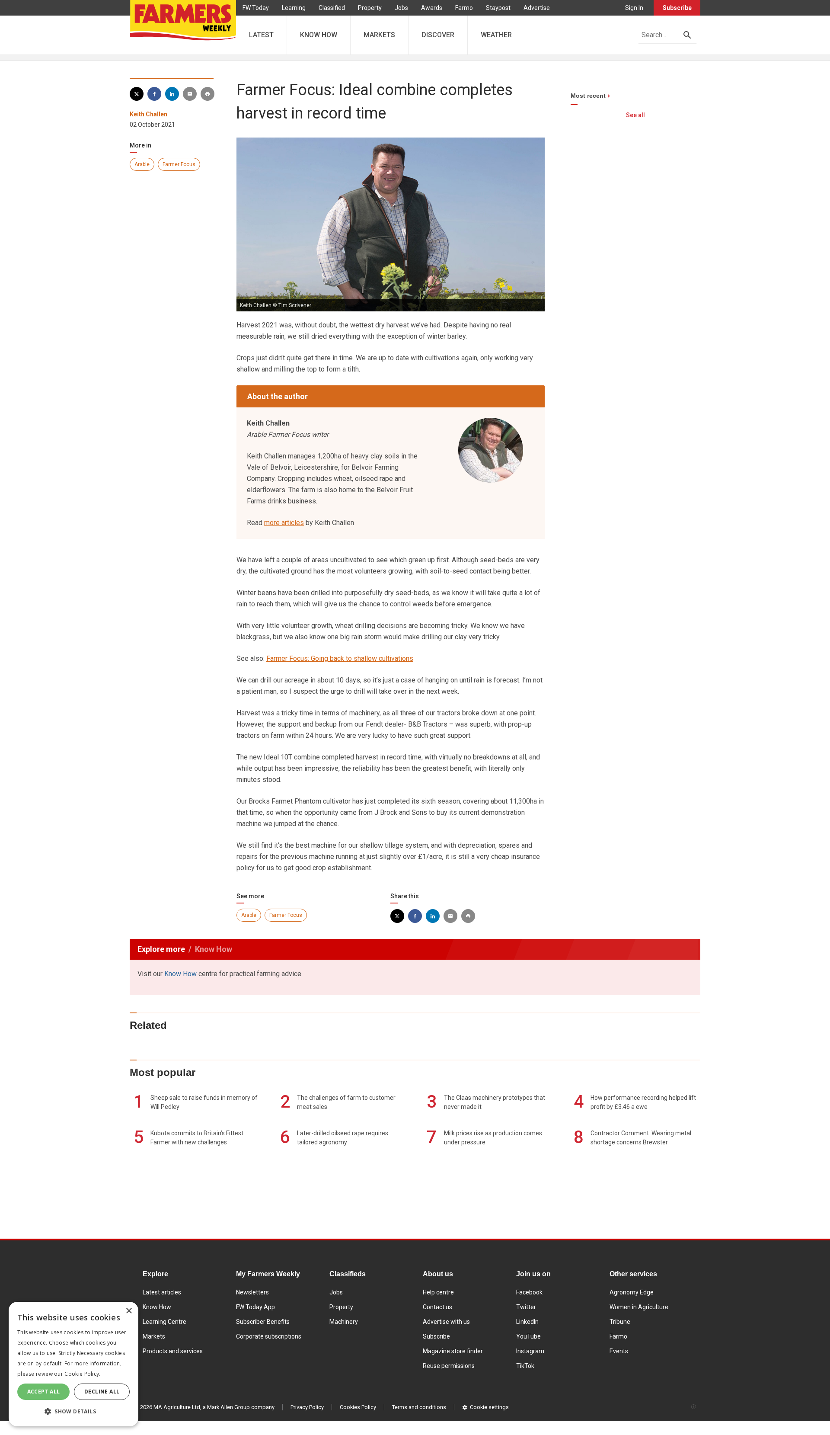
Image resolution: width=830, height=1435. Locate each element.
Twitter (526, 1307)
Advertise (537, 7)
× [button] (128, 1311)
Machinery (343, 1321)
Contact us (437, 1307)
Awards (431, 7)
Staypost (498, 7)
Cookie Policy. (82, 1373)
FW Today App (255, 1307)
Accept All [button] (43, 1391)
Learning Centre (164, 1321)
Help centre (438, 1292)
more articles (284, 523)
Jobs (401, 7)
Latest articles (162, 1292)
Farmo (464, 7)
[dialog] (73, 1364)
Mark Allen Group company (241, 1407)
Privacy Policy (307, 1407)
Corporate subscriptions (268, 1336)
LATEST (261, 35)
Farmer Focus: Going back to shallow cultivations (339, 658)
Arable (142, 164)
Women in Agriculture (639, 1307)
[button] (73, 1412)
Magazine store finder (453, 1351)
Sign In (634, 7)
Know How (180, 974)
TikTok (525, 1365)
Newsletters (252, 1292)
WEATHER (496, 35)
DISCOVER (437, 35)
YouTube (528, 1336)
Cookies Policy (358, 1407)
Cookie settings (489, 1407)
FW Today (256, 7)
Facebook (529, 1292)
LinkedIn (527, 1321)
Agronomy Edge (632, 1292)
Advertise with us (446, 1321)
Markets (154, 1336)
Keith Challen (148, 114)
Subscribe (677, 7)
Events (619, 1351)
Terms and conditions (419, 1407)
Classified (332, 7)
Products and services (173, 1351)
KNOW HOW (318, 35)
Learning (294, 7)
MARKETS (379, 35)
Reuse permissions (449, 1365)
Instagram (530, 1351)
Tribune (620, 1321)
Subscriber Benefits (263, 1321)
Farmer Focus (179, 164)
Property (370, 7)
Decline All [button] (101, 1391)
